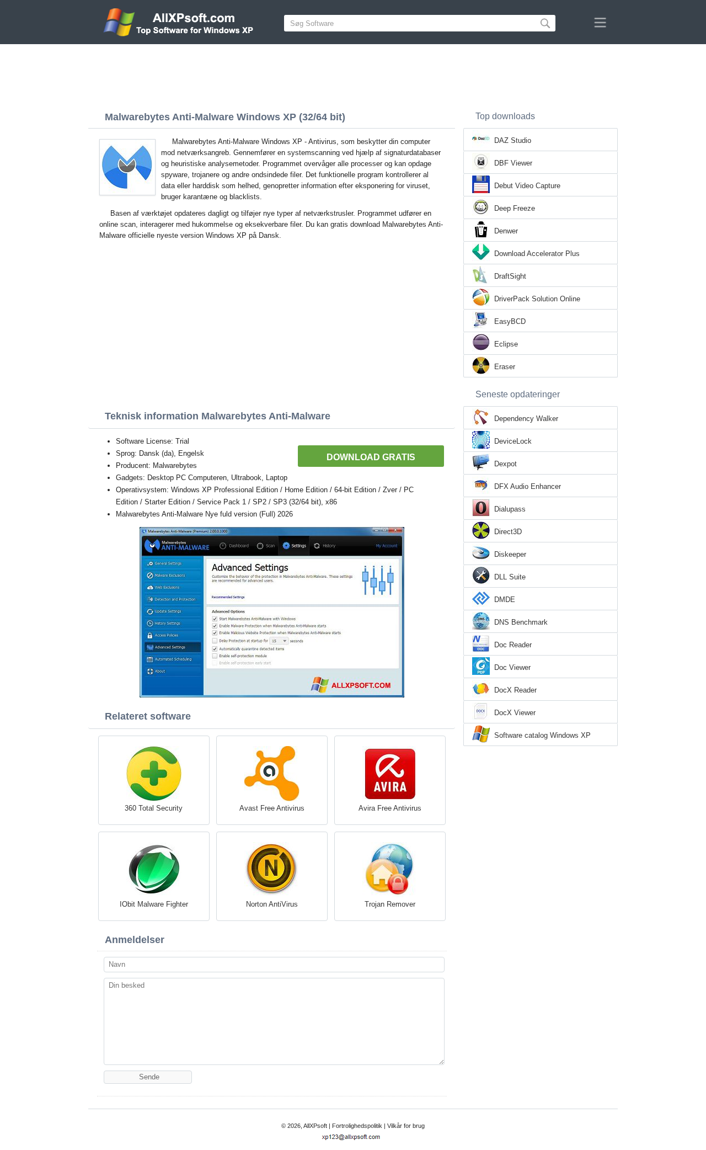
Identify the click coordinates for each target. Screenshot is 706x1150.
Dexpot (505, 464)
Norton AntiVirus (272, 904)
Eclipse (506, 344)
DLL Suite (510, 577)
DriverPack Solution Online (537, 299)
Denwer (506, 231)
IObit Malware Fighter (154, 904)
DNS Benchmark (521, 622)
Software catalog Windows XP (542, 735)
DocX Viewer (515, 713)
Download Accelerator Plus (537, 253)
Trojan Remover (390, 904)
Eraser (504, 367)
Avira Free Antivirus (390, 808)
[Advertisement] (353, 74)
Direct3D (508, 532)
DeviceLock (513, 441)
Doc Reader (513, 645)
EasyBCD (510, 321)
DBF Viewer (513, 163)
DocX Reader (515, 690)
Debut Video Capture (527, 186)
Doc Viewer (512, 667)
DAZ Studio (512, 140)
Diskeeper (510, 554)
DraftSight (510, 276)
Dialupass (510, 509)
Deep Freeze (514, 208)
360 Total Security (154, 808)
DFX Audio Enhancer (527, 486)
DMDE (504, 599)
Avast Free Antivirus (271, 808)
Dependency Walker (526, 418)
